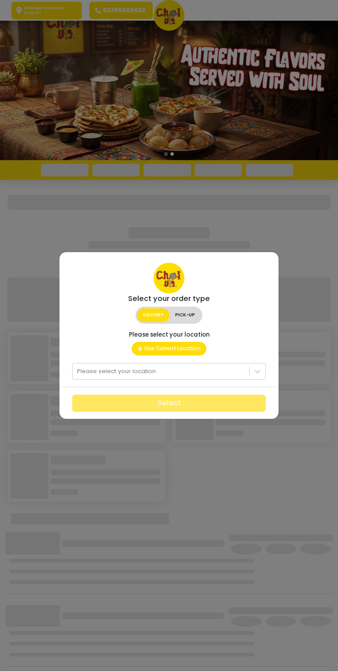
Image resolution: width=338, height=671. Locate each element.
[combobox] (78, 371)
